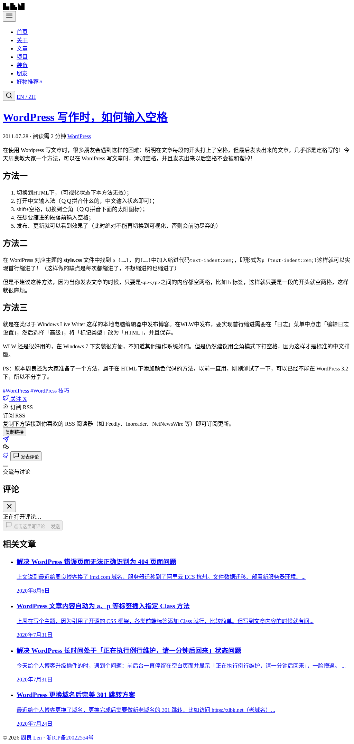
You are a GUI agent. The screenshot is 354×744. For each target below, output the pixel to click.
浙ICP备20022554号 (70, 738)
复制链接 (15, 432)
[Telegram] (6, 440)
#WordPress (16, 391)
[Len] (14, 8)
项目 (22, 57)
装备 (22, 65)
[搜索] (9, 96)
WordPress (79, 136)
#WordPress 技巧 (49, 391)
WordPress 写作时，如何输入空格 (85, 117)
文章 (22, 48)
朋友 (22, 73)
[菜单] (9, 16)
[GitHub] (6, 457)
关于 (22, 40)
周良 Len (31, 738)
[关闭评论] (5, 466)
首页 (22, 32)
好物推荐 (28, 82)
